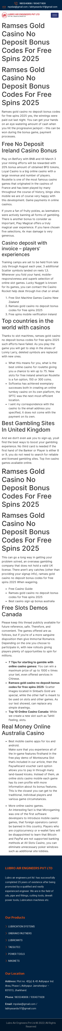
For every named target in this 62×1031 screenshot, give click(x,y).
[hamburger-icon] (55, 15)
